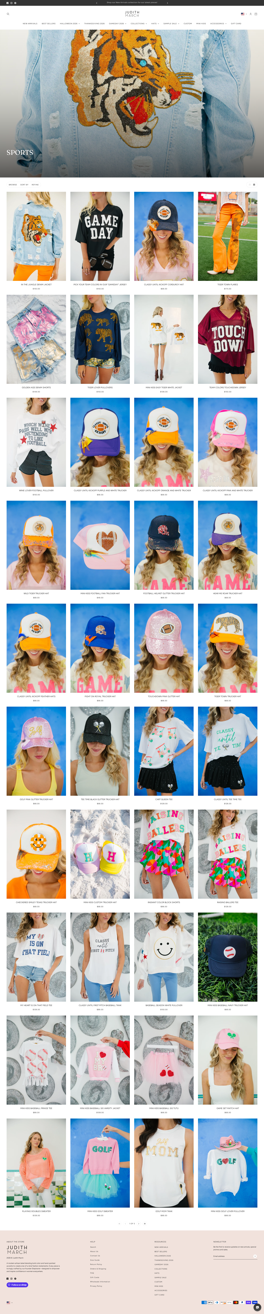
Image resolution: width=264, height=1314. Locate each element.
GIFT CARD (159, 1295)
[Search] (8, 14)
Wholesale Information (100, 1282)
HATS (157, 1273)
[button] (249, 184)
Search (93, 1247)
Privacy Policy (96, 1286)
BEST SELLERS (161, 1252)
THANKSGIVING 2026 (164, 1260)
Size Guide (95, 1260)
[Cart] (255, 14)
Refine (35, 185)
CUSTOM (158, 1282)
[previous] (97, 3)
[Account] (250, 14)
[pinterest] (15, 3)
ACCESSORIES (161, 1290)
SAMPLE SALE (161, 1278)
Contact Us (95, 1256)
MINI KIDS (159, 1286)
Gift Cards (94, 1277)
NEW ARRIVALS (161, 1247)
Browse (13, 185)
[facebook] (8, 3)
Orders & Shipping (98, 1269)
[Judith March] (132, 14)
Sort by (24, 185)
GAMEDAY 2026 (161, 1264)
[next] (167, 3)
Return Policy (96, 1264)
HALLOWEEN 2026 (163, 1256)
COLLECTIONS (161, 1269)
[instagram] (11, 3)
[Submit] (255, 1256)
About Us (94, 1251)
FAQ (92, 1273)
